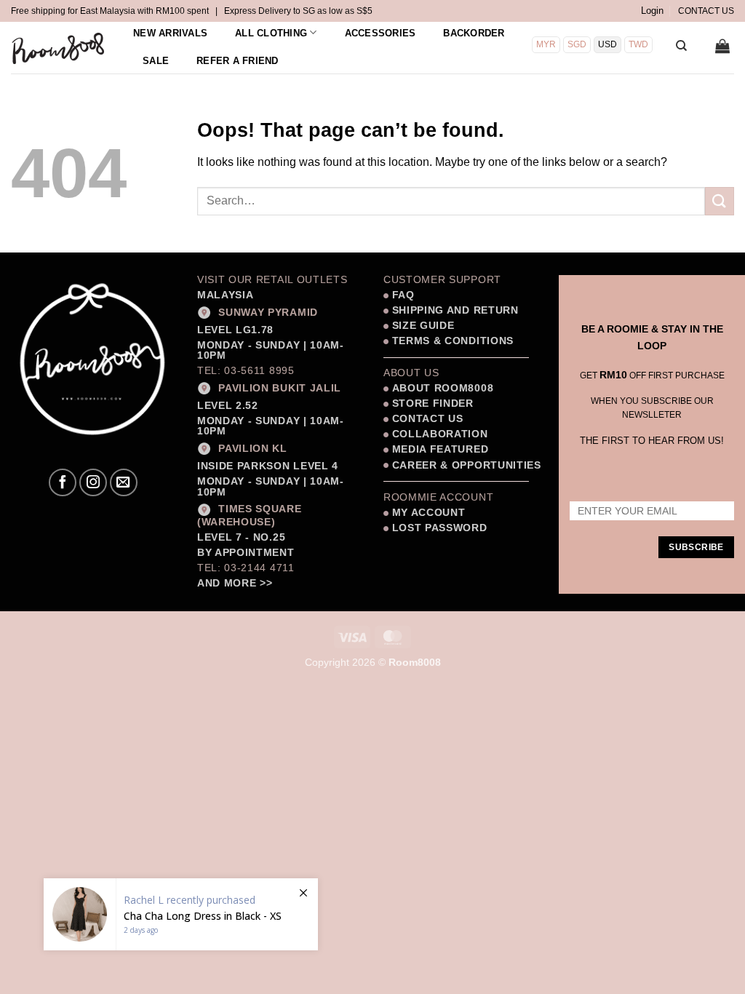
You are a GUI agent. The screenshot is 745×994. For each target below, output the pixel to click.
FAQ (402, 295)
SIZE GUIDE (421, 325)
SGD (576, 44)
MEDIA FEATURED (438, 449)
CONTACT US (706, 11)
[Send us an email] (124, 482)
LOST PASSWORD (439, 527)
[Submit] (719, 201)
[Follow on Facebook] (62, 482)
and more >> (234, 583)
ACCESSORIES (380, 33)
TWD (638, 44)
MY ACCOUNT (429, 512)
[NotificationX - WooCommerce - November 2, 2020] (181, 914)
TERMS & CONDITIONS (451, 340)
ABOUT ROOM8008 (443, 388)
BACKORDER (473, 33)
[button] (652, 11)
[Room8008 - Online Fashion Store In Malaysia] (59, 48)
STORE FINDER (433, 403)
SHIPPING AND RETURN (455, 310)
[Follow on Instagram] (93, 482)
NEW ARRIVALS (170, 33)
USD (607, 44)
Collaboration (440, 434)
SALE (156, 60)
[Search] (681, 46)
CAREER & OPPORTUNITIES (466, 465)
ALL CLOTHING (271, 33)
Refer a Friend (237, 60)
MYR (546, 44)
